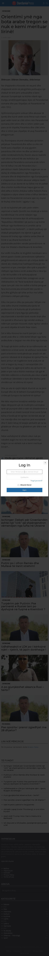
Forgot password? (36, 481)
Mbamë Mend (25, 485)
